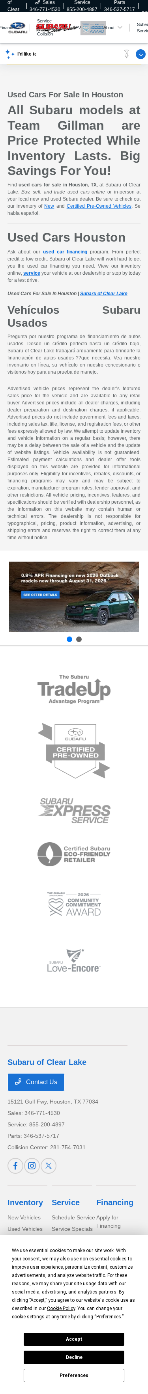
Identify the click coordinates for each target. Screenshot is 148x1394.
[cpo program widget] (74, 751)
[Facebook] (15, 1166)
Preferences (74, 1375)
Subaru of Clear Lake (103, 293)
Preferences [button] (108, 1317)
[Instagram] (32, 1166)
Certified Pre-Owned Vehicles (99, 206)
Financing (114, 1202)
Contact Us (40, 1082)
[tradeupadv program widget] (74, 689)
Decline (74, 1357)
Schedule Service (73, 1217)
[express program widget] (74, 810)
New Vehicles (24, 1217)
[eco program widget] (74, 854)
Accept (74, 1339)
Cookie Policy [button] (61, 1308)
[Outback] (74, 597)
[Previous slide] (69, 639)
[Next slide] (79, 639)
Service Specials (72, 1229)
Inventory (25, 1202)
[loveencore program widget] (74, 960)
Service (66, 1202)
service (31, 273)
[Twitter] (48, 1166)
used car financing (65, 252)
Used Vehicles (25, 1229)
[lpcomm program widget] (74, 904)
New (49, 206)
